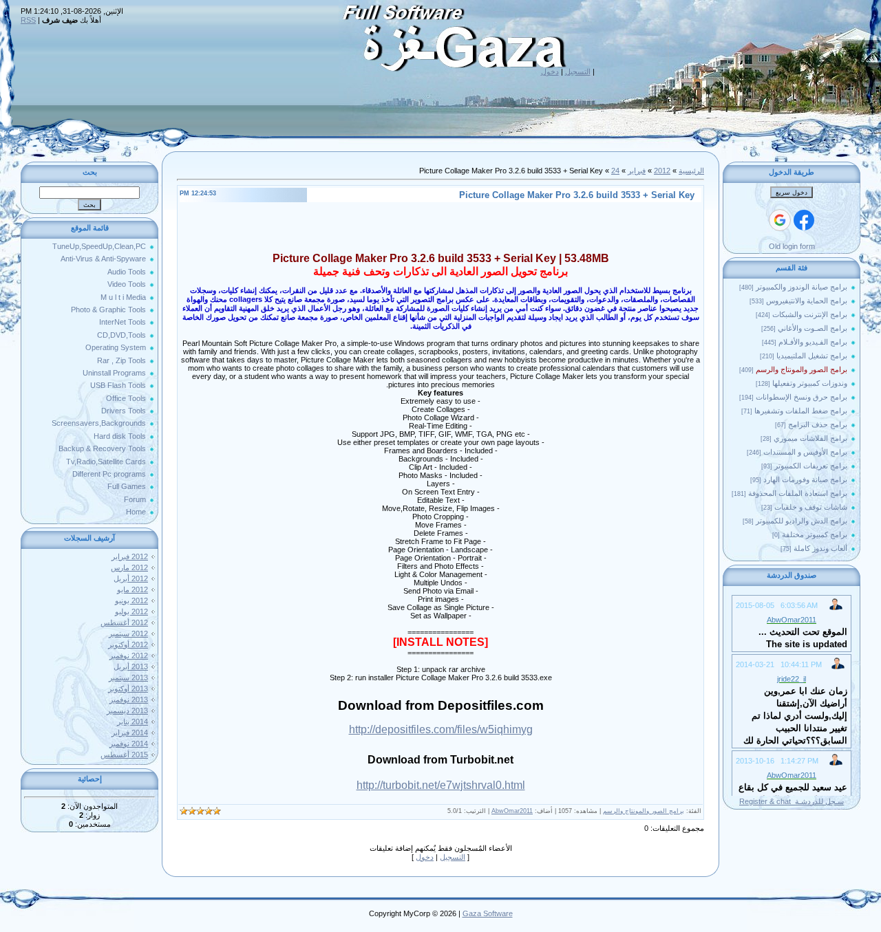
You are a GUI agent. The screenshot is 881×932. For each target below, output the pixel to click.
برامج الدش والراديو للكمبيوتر (801, 521)
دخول (550, 71)
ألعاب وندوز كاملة (820, 548)
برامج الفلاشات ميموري (810, 438)
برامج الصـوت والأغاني (812, 328)
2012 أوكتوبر (128, 644)
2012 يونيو (131, 600)
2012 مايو (132, 589)
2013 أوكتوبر (128, 688)
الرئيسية (691, 170)
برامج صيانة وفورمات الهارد (805, 479)
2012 (662, 170)
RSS (28, 20)
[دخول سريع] (804, 220)
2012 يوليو (131, 611)
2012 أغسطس (124, 622)
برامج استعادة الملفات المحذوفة (797, 493)
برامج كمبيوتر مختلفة (814, 534)
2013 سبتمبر (128, 677)
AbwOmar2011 (512, 811)
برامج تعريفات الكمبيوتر (810, 466)
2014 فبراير (130, 732)
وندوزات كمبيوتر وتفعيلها (809, 383)
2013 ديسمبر (127, 710)
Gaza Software (488, 913)
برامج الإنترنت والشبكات (809, 314)
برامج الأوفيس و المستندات (805, 452)
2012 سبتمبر (128, 633)
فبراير (637, 170)
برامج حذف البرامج (817, 424)
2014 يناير (132, 721)
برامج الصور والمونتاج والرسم (801, 369)
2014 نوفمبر (128, 743)
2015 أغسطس (124, 754)
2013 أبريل (131, 666)
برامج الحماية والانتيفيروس (806, 300)
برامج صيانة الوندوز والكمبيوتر (801, 287)
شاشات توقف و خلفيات (810, 507)
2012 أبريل (131, 578)
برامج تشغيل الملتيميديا (811, 355)
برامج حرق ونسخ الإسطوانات (801, 397)
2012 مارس (129, 567)
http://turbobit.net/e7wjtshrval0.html (441, 785)
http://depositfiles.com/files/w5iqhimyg (441, 729)
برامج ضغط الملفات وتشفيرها (800, 411)
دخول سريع (791, 192)
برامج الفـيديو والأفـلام (812, 342)
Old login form (792, 246)
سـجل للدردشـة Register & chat (791, 801)
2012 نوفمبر (128, 655)
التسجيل (578, 71)
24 (615, 170)
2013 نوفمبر (128, 699)
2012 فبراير (130, 556)
